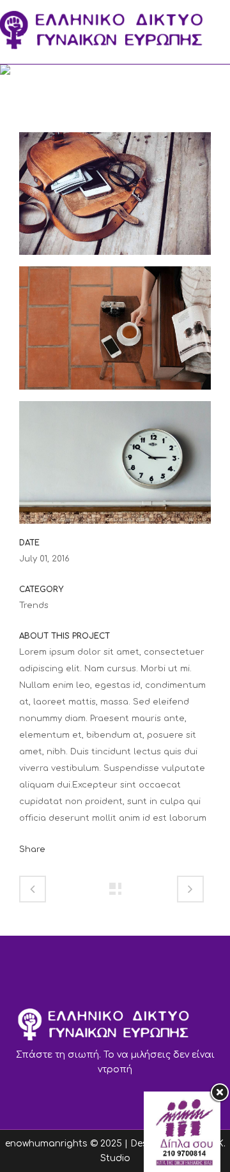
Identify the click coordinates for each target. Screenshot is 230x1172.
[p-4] (115, 333)
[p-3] (115, 199)
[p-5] (115, 467)
